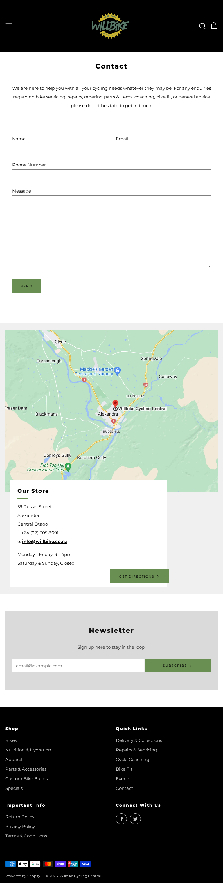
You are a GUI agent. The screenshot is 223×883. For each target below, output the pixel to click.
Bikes (11, 740)
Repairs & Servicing (136, 750)
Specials (14, 788)
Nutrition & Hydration (28, 750)
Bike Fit (124, 769)
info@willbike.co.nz (44, 541)
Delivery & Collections (139, 740)
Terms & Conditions (26, 836)
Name (19, 138)
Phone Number (29, 165)
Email (122, 138)
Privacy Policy (20, 826)
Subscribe (175, 665)
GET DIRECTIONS (136, 576)
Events (123, 778)
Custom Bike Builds (26, 778)
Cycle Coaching (132, 759)
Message (21, 191)
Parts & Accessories (25, 769)
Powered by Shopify (22, 876)
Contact (124, 788)
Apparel (13, 759)
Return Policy (19, 816)
